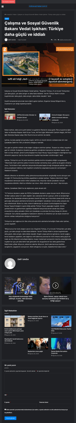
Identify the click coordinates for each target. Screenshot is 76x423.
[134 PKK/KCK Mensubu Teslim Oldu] (61, 321)
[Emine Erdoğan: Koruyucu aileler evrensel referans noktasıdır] (44, 117)
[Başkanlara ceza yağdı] (38, 343)
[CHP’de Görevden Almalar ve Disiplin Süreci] (10, 117)
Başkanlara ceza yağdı (35, 351)
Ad (6, 395)
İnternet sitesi (43, 402)
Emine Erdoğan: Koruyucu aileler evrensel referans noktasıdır (60, 117)
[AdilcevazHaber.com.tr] (38, 6)
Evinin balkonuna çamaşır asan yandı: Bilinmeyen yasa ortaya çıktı (14, 330)
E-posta (7, 402)
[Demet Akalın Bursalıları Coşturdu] (61, 343)
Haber (15, 14)
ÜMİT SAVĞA (12, 40)
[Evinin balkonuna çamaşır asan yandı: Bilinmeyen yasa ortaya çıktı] (15, 321)
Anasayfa (9, 14)
